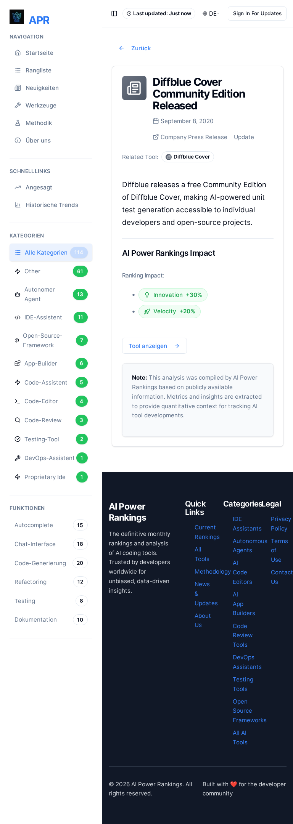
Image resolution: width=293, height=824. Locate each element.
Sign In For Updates (257, 13)
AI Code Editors (242, 572)
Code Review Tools (243, 635)
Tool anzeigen (148, 345)
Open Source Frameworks (250, 711)
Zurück (141, 48)
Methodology (213, 571)
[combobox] (211, 13)
